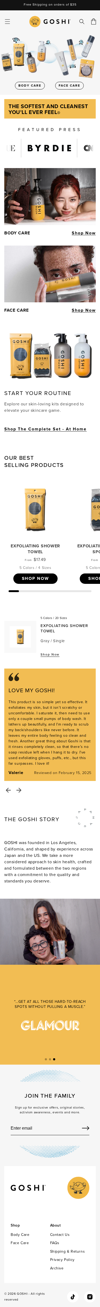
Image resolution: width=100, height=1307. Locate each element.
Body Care (20, 1234)
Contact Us (60, 1234)
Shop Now (84, 233)
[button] (7, 21)
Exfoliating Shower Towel (35, 549)
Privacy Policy (62, 1260)
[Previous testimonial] (8, 790)
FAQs (54, 1243)
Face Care (20, 1243)
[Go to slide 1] (46, 1059)
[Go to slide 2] (50, 1059)
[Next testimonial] (19, 790)
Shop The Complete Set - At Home (45, 429)
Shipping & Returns (67, 1251)
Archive (57, 1268)
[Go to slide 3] (54, 1059)
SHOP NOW (35, 578)
